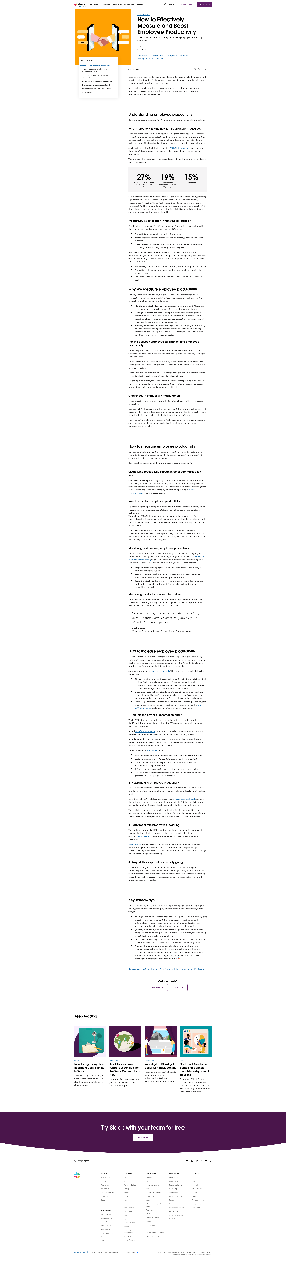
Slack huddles (134, 844)
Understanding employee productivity (96, 65)
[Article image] (125, 1041)
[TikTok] (211, 1161)
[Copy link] (206, 69)
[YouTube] (206, 1161)
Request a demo (185, 4)
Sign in (171, 4)
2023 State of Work (179, 148)
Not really (178, 987)
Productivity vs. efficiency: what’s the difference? (95, 76)
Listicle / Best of (159, 55)
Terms (100, 1252)
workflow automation (145, 731)
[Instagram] (192, 1161)
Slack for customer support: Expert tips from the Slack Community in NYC (124, 1069)
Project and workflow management (175, 969)
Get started (204, 4)
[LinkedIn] (202, 69)
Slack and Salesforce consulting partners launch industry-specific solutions (195, 1069)
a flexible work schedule (184, 799)
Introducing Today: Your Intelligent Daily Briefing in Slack (89, 1067)
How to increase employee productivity (96, 89)
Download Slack (80, 1252)
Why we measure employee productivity (97, 81)
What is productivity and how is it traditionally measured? (94, 70)
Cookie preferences (111, 1252)
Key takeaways (87, 92)
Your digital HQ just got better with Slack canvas (160, 1065)
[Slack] (80, 4)
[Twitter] (195, 69)
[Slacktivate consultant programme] (196, 1041)
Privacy (93, 1252)
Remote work (143, 55)
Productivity (143, 14)
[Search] (165, 4)
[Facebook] (199, 69)
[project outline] (90, 1041)
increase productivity (160, 671)
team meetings (144, 836)
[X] (201, 1161)
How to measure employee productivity (96, 85)
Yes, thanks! (157, 987)
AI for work (152, 750)
